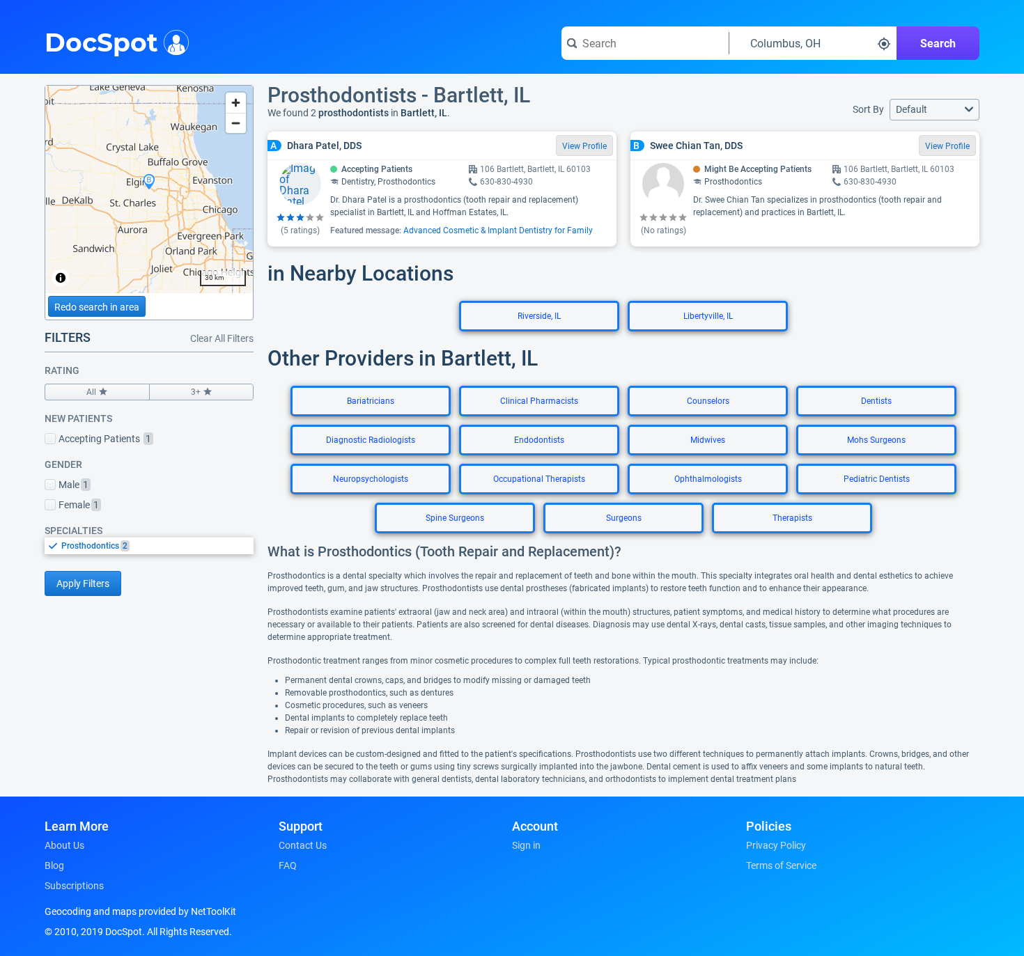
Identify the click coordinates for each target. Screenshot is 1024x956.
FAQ (288, 865)
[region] (149, 189)
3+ (196, 392)
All (91, 392)
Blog (54, 865)
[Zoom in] (236, 103)
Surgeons (624, 518)
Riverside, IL (539, 316)
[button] (934, 109)
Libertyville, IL (708, 316)
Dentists (876, 401)
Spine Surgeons (455, 518)
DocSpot (101, 41)
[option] (157, 546)
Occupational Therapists (539, 479)
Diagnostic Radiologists (370, 440)
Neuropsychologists (370, 479)
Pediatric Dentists (877, 479)
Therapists (792, 518)
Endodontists (539, 440)
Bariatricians (370, 401)
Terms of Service (781, 865)
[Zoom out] (236, 123)
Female (79, 504)
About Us (64, 845)
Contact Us (303, 845)
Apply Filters (82, 583)
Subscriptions (74, 885)
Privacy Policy (776, 845)
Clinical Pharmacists (539, 401)
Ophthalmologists (708, 479)
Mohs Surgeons (876, 440)
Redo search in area (96, 307)
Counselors (708, 401)
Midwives (707, 440)
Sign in (526, 845)
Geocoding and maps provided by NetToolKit (140, 911)
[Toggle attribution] (60, 277)
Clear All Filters (222, 338)
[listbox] (149, 545)
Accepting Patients (105, 438)
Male (73, 484)
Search (938, 43)
